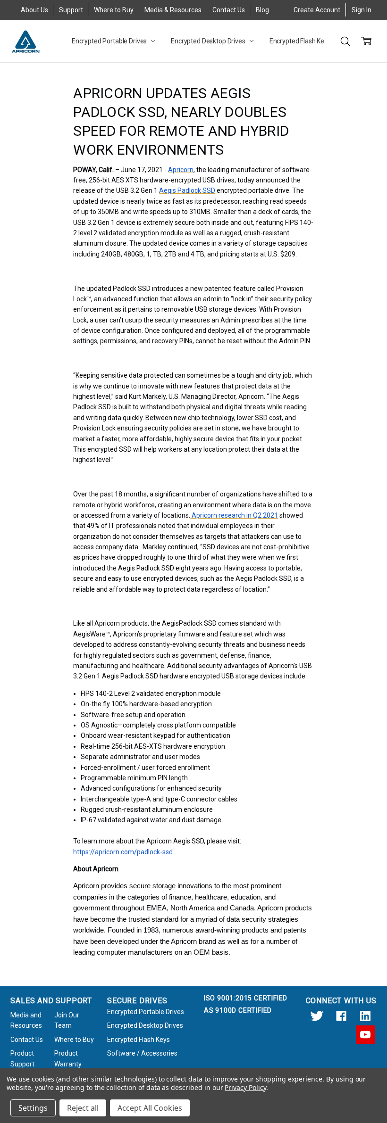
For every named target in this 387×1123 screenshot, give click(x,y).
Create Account (317, 10)
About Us (34, 10)
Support (71, 10)
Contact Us (228, 10)
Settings (33, 1108)
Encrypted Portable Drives (110, 41)
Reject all (83, 1108)
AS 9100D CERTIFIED (238, 1010)
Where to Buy (114, 10)
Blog (262, 10)
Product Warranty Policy (68, 1063)
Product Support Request (22, 1063)
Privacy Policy (245, 1087)
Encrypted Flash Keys (300, 41)
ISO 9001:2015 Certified (245, 998)
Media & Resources (173, 10)
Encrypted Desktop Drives (209, 41)
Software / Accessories (142, 1053)
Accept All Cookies (150, 1108)
